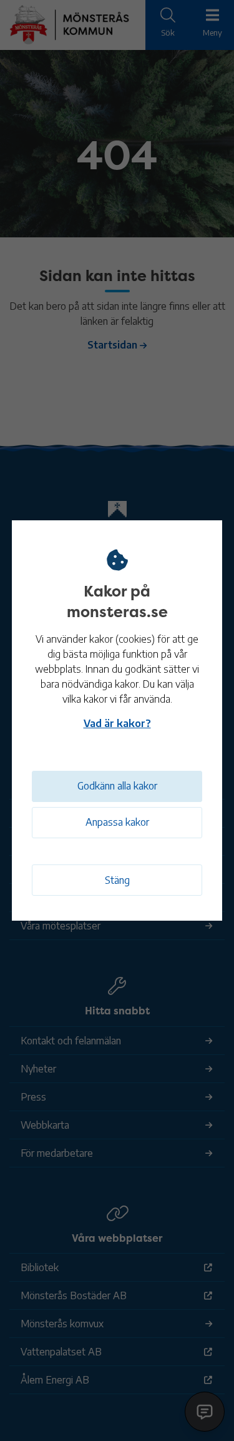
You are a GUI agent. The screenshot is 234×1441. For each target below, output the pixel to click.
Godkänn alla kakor (117, 786)
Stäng (117, 880)
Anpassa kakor (117, 822)
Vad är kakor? (117, 723)
